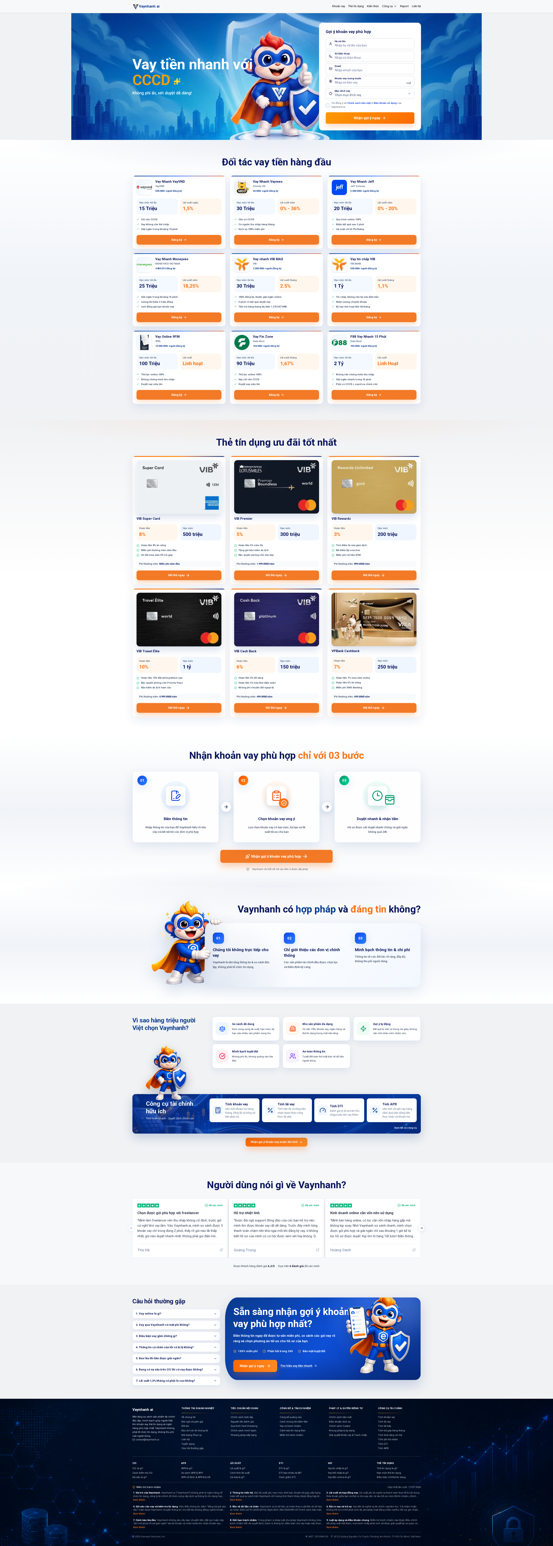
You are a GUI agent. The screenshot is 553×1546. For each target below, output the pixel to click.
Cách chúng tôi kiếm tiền (294, 1421)
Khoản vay (338, 6)
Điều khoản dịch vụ (339, 1421)
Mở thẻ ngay (176, 575)
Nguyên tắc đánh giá (242, 1421)
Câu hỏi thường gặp (192, 1448)
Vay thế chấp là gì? (338, 1473)
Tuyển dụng (188, 1444)
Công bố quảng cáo (291, 1417)
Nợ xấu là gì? (139, 1477)
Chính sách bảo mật (359, 103)
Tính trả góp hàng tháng (391, 1430)
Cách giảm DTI (287, 1477)
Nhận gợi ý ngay (252, 1366)
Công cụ (387, 6)
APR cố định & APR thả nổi (195, 1477)
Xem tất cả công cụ (405, 1127)
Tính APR (383, 1448)
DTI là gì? (284, 1468)
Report (404, 6)
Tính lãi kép (384, 1426)
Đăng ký (177, 239)
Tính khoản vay (386, 1417)
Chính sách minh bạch (243, 1430)
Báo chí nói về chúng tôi (194, 1430)
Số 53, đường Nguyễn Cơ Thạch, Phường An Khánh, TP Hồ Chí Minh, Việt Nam (377, 1536)
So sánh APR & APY (192, 1473)
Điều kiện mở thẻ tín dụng (391, 1477)
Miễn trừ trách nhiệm (291, 1435)
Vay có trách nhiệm (290, 1426)
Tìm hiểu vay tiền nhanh (296, 1365)
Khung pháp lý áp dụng (342, 1430)
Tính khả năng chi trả (390, 1435)
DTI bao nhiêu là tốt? (290, 1473)
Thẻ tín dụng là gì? (387, 1468)
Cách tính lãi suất (239, 1473)
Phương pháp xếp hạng (244, 1435)
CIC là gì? (137, 1468)
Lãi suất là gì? (237, 1468)
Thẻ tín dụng (356, 6)
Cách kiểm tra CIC (142, 1473)
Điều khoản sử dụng (385, 103)
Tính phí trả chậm (388, 1439)
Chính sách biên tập (242, 1417)
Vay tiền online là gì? (339, 1477)
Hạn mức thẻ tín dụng (389, 1473)
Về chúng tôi (188, 1417)
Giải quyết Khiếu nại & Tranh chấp (348, 1435)
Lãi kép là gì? (237, 1477)
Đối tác (185, 1426)
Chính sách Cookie (339, 1426)
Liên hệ (416, 6)
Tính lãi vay (384, 1421)
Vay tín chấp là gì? (338, 1468)
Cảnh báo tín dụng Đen (292, 1430)
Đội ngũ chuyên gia (192, 1421)
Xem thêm (139, 1499)
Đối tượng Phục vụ (191, 1435)
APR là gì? (186, 1468)
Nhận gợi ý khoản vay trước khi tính (274, 1142)
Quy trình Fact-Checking (244, 1426)
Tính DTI (383, 1444)
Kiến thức (373, 6)
